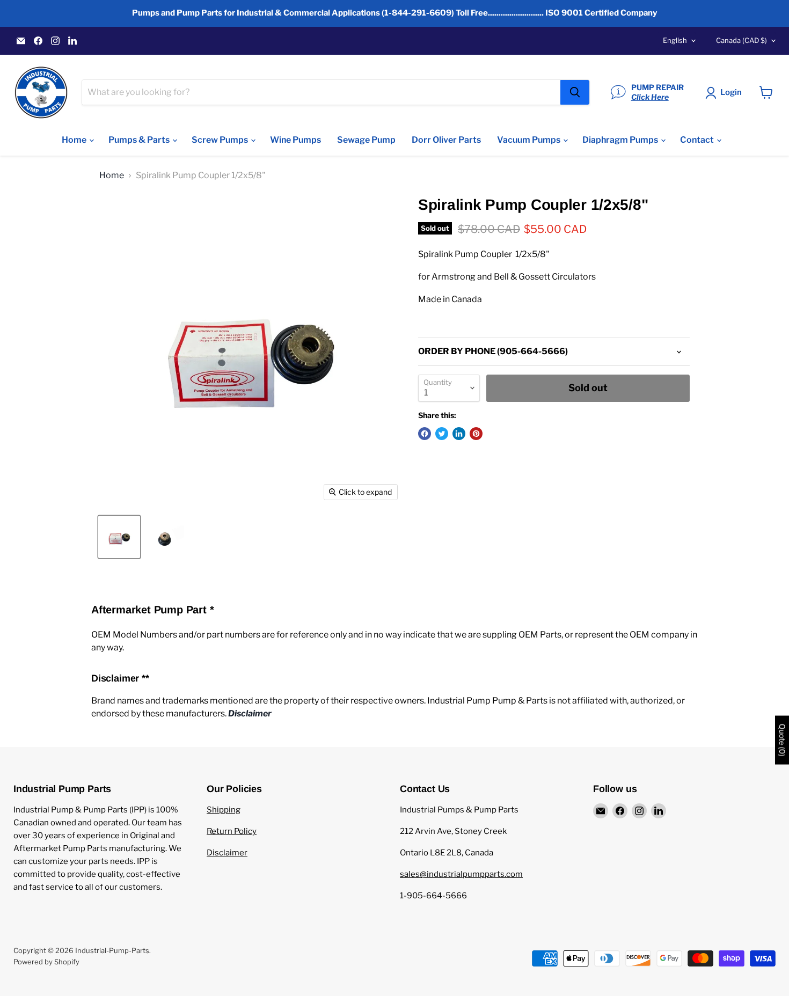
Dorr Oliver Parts (446, 140)
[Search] (574, 92)
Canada (741, 40)
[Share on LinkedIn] (458, 433)
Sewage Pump (366, 140)
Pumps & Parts (139, 140)
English (675, 40)
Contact (697, 140)
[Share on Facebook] (424, 433)
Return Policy (232, 831)
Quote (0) (782, 739)
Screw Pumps (221, 140)
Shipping (223, 810)
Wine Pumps (295, 140)
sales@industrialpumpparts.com (461, 874)
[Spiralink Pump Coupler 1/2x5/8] (119, 537)
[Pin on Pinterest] (476, 433)
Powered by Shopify (46, 961)
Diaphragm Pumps (621, 140)
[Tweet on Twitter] (441, 433)
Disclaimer (227, 853)
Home (75, 140)
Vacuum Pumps (529, 140)
